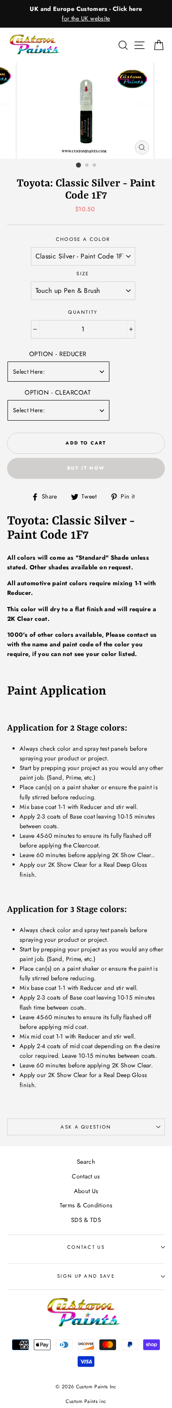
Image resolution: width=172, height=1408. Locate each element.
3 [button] (95, 165)
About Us (86, 1191)
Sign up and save (86, 1276)
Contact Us (86, 1247)
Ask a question (86, 1127)
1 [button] (78, 165)
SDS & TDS (86, 1220)
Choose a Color (83, 239)
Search (86, 1161)
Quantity (83, 312)
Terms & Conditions (86, 1205)
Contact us (86, 1176)
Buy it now (86, 468)
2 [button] (87, 165)
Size (82, 273)
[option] (86, 13)
